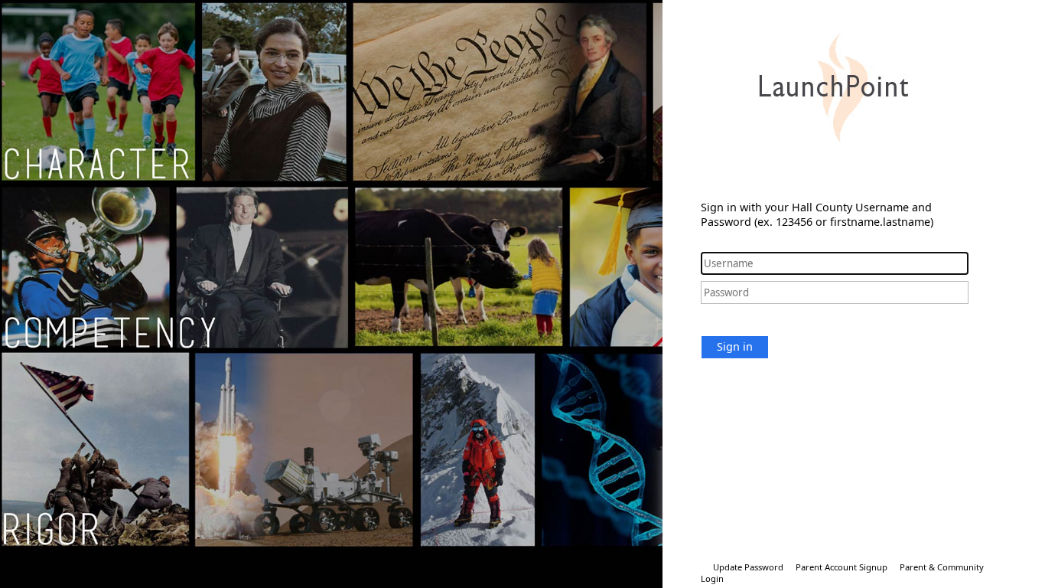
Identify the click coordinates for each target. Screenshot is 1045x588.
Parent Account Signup (841, 567)
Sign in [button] (735, 346)
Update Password (748, 567)
